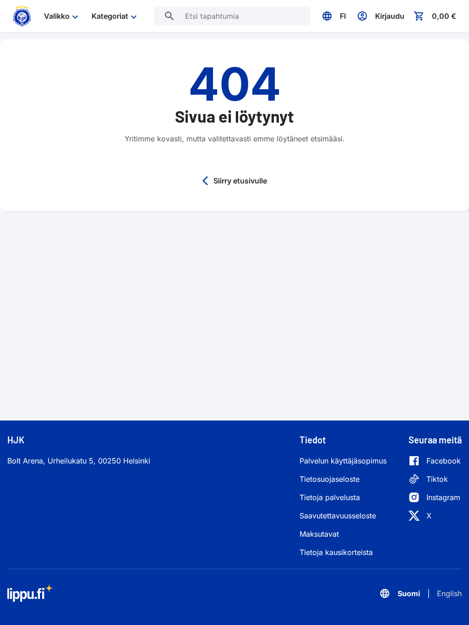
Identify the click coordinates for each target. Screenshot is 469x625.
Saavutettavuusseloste (338, 515)
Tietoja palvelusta (330, 497)
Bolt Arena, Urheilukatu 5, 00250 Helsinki (78, 460)
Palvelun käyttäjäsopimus (343, 460)
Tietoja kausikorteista (336, 552)
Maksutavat (319, 534)
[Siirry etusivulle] (22, 16)
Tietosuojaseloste (330, 479)
